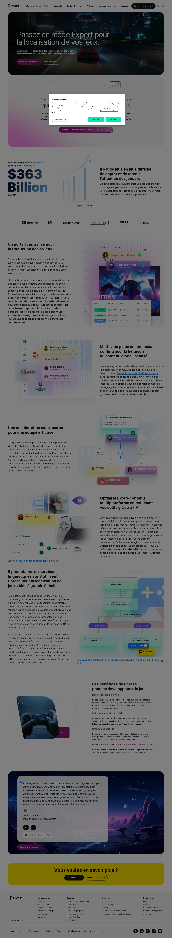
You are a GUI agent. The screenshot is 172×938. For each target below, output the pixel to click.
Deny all (96, 119)
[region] (87, 110)
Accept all (113, 119)
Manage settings (60, 119)
